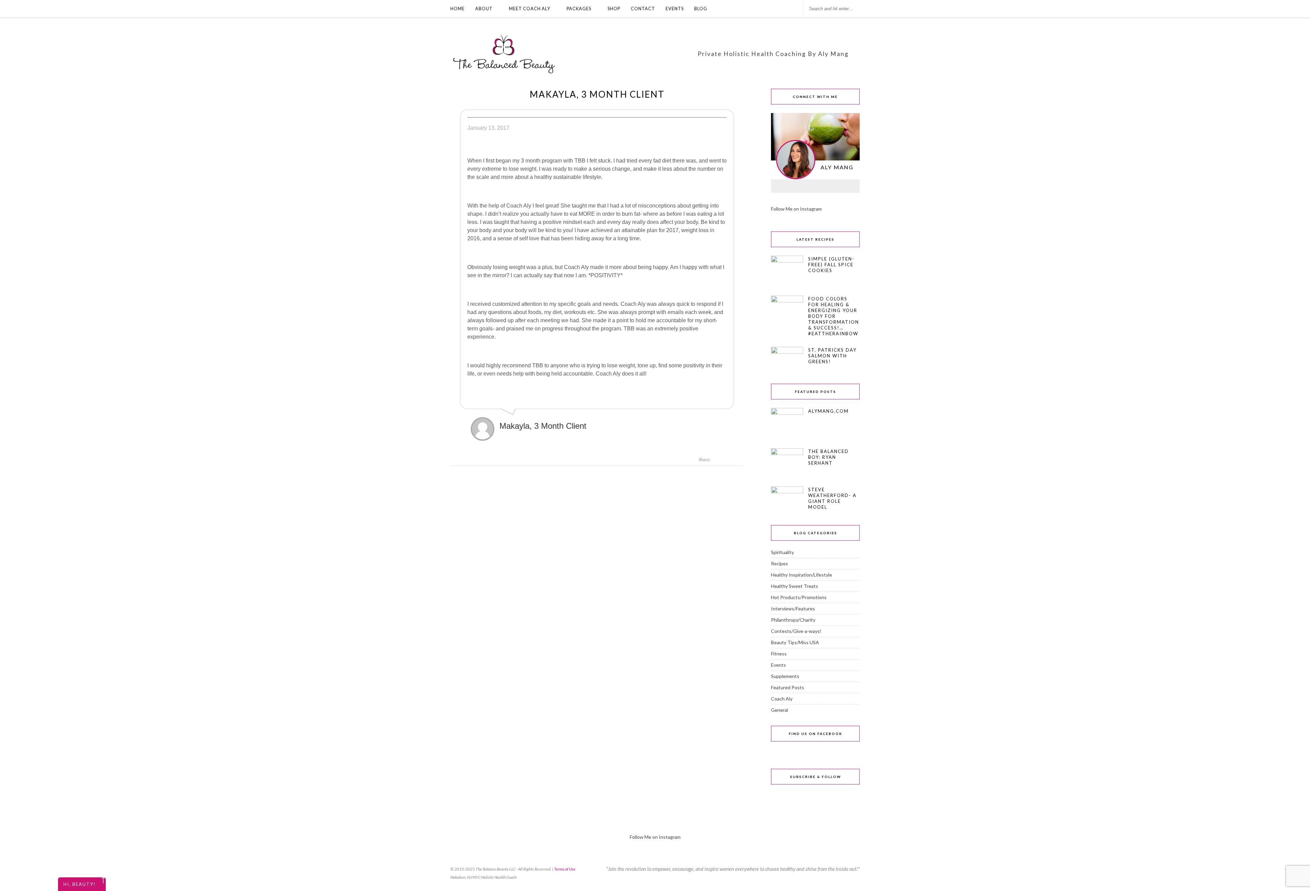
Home (457, 8)
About (484, 8)
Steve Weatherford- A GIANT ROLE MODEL (832, 498)
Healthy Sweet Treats (794, 586)
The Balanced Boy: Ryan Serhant (828, 457)
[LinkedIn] (815, 186)
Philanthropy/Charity (793, 620)
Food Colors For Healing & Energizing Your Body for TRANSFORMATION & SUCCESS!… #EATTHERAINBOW (833, 316)
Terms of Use (565, 869)
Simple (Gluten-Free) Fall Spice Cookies (831, 264)
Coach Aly (781, 699)
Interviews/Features (793, 608)
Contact (643, 8)
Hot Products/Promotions (799, 597)
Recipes (779, 563)
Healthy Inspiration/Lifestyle (801, 575)
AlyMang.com (828, 411)
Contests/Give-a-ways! (796, 631)
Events (675, 8)
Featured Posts (787, 687)
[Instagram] (797, 186)
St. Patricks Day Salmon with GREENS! (832, 355)
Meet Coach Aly (529, 8)
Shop (614, 8)
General (779, 710)
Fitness (779, 653)
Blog (700, 8)
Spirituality (782, 552)
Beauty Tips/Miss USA (795, 642)
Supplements (785, 676)
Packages (579, 8)
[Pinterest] (833, 186)
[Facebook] (780, 186)
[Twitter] (851, 186)
